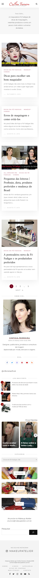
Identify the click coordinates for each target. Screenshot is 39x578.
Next (18, 290)
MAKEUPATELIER (21, 551)
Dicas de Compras (17, 568)
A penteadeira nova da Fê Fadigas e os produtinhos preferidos (18, 258)
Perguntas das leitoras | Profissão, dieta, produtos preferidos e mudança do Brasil (18, 184)
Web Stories (13, 570)
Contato (27, 570)
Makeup (27, 70)
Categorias (27, 566)
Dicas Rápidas (31, 420)
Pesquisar (6, 529)
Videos (7, 72)
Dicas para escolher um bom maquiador (17, 77)
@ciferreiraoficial (9, 371)
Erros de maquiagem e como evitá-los (16, 117)
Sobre (5, 566)
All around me (10, 173)
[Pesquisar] (33, 532)
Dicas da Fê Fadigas (13, 70)
